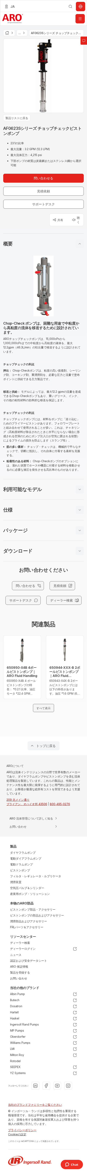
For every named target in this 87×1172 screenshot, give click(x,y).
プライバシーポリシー (22, 1130)
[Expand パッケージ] (80, 530)
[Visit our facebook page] (46, 1086)
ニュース (15, 954)
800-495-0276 (60, 804)
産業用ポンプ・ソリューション (30, 894)
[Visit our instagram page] (68, 1086)
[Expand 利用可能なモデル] (80, 489)
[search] (70, 6)
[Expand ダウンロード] (80, 551)
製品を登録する (20, 972)
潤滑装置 (15, 882)
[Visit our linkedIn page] (35, 1086)
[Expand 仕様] (80, 510)
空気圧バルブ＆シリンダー (27, 888)
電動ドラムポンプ (21, 864)
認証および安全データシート (28, 960)
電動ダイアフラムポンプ (25, 858)
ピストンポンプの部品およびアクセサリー (37, 915)
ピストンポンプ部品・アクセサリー (32, 909)
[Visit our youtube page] (57, 1086)
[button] (43, 244)
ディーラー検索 (20, 942)
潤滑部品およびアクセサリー (28, 921)
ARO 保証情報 (19, 966)
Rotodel (15, 1061)
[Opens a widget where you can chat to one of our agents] (71, 1165)
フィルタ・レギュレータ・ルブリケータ (35, 876)
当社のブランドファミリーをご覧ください (35, 1104)
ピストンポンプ (20, 870)
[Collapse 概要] (80, 244)
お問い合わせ (18, 978)
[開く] (80, 18)
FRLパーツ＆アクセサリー (26, 927)
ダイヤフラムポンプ (23, 852)
